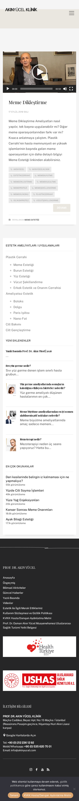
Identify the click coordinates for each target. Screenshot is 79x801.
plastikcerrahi (44, 194)
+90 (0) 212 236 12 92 (21, 742)
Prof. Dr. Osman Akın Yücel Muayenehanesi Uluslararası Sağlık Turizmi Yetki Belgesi (37, 625)
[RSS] (48, 769)
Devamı (62, 207)
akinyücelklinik (40, 169)
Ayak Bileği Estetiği (20, 519)
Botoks (18, 301)
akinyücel (18, 169)
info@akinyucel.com (23, 750)
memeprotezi (20, 188)
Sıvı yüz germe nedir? (18, 365)
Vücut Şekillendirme (28, 282)
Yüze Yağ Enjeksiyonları (22, 500)
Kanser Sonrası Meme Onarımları (29, 510)
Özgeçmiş (9, 582)
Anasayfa (9, 577)
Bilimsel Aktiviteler (14, 587)
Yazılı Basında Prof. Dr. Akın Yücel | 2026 (29, 351)
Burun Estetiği (23, 270)
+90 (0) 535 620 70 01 (38, 746)
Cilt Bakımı (13, 324)
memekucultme (48, 182)
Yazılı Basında (11, 598)
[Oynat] (8, 89)
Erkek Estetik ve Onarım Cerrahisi (37, 288)
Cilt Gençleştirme (18, 330)
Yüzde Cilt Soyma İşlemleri (25, 490)
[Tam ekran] (71, 89)
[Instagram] (31, 769)
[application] (39, 72)
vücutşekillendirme (47, 200)
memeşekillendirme (45, 188)
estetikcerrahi (21, 175)
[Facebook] (37, 769)
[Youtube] (42, 769)
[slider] (36, 89)
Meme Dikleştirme (28, 102)
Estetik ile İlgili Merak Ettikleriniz (23, 608)
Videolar (8, 602)
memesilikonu (20, 194)
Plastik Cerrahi (16, 257)
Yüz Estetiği (21, 276)
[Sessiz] (65, 89)
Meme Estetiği (32, 220)
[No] (74, 789)
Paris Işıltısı (21, 313)
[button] (39, 72)
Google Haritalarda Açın (21, 735)
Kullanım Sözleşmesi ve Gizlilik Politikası (27, 613)
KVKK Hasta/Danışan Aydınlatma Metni (27, 618)
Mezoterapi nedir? (30, 439)
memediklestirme (22, 182)
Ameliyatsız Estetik (19, 293)
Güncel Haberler (13, 592)
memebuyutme (45, 175)
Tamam (14, 795)
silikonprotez (21, 200)
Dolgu (17, 307)
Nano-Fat (20, 318)
